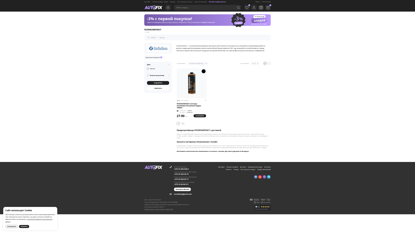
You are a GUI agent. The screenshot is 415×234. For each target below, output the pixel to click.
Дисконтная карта (201, 2)
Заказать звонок (182, 189)
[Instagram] (260, 177)
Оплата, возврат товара (160, 2)
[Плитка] (265, 63)
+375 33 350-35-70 (181, 174)
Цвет (149, 65)
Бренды (172, 2)
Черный (152, 69)
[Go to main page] (153, 7)
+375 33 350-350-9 (181, 169)
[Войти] (254, 7)
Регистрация (266, 2)
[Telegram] (269, 177)
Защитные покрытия (153, 57)
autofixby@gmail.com (183, 194)
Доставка (147, 2)
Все (183, 123)
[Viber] (264, 177)
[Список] (269, 63)
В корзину (200, 116)
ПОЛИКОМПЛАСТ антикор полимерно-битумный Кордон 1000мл (189, 106)
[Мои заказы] (261, 7)
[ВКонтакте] (256, 177)
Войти (258, 2)
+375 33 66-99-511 (181, 184)
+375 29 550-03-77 (181, 179)
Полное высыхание (156, 75)
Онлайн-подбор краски (217, 2)
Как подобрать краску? (185, 2)
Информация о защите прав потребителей (158, 209)
